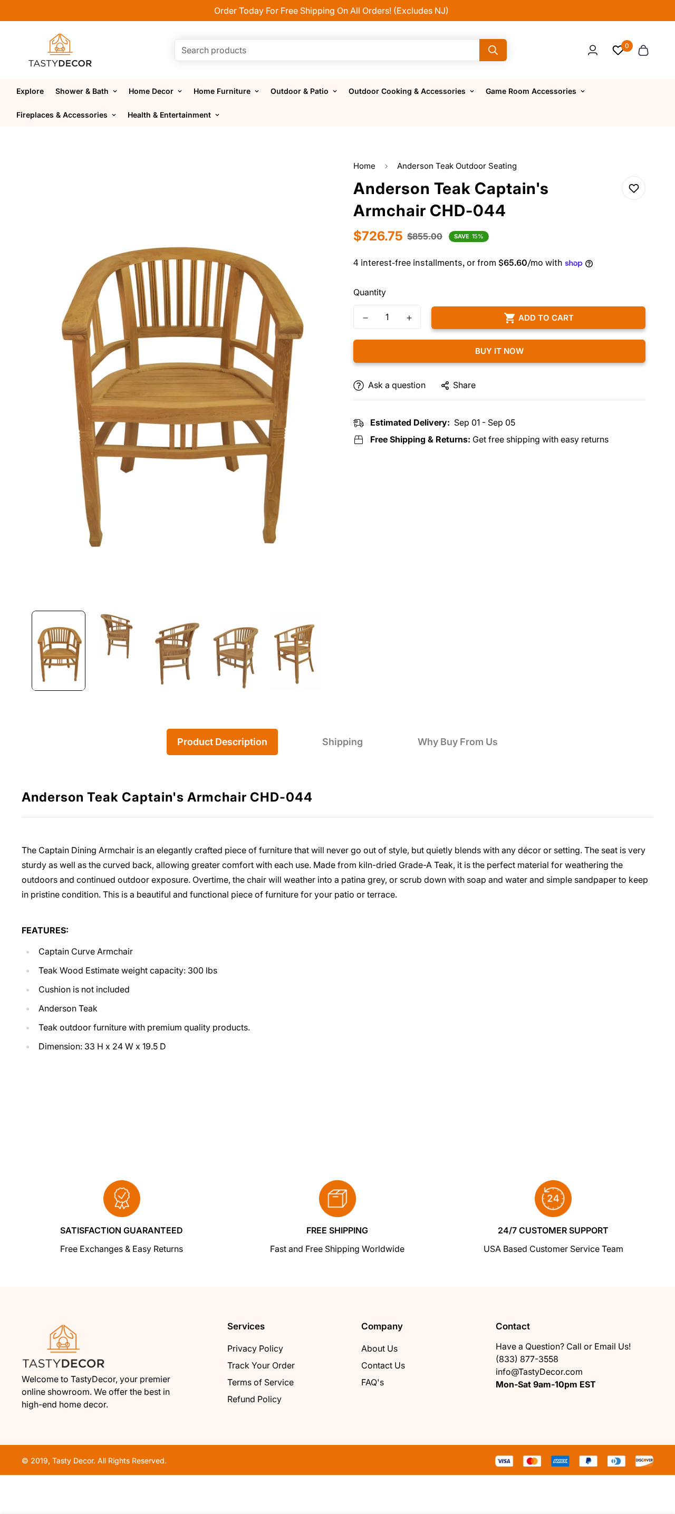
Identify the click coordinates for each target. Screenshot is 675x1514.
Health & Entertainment (169, 114)
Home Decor (151, 90)
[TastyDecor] (60, 50)
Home (364, 166)
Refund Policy (254, 1399)
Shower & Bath (82, 90)
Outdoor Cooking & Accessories (407, 90)
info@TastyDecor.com (539, 1371)
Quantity (369, 292)
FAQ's (372, 1382)
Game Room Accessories (531, 90)
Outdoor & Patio (300, 90)
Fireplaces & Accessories (62, 114)
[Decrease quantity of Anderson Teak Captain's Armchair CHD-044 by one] (365, 318)
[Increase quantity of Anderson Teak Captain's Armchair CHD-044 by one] (409, 318)
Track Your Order (261, 1365)
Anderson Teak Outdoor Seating (457, 166)
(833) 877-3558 (527, 1359)
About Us (379, 1348)
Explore (30, 90)
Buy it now (499, 351)
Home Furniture (222, 90)
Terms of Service (260, 1382)
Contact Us (383, 1365)
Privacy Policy (255, 1348)
